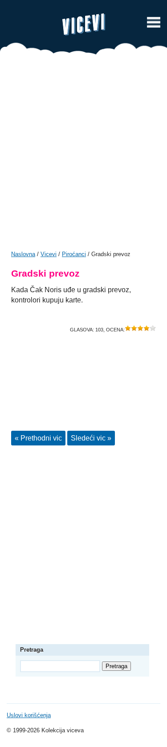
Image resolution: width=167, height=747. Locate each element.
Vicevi (83, 24)
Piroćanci (74, 254)
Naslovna (23, 254)
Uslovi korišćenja (29, 715)
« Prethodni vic (38, 438)
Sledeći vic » (91, 438)
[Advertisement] (83, 155)
